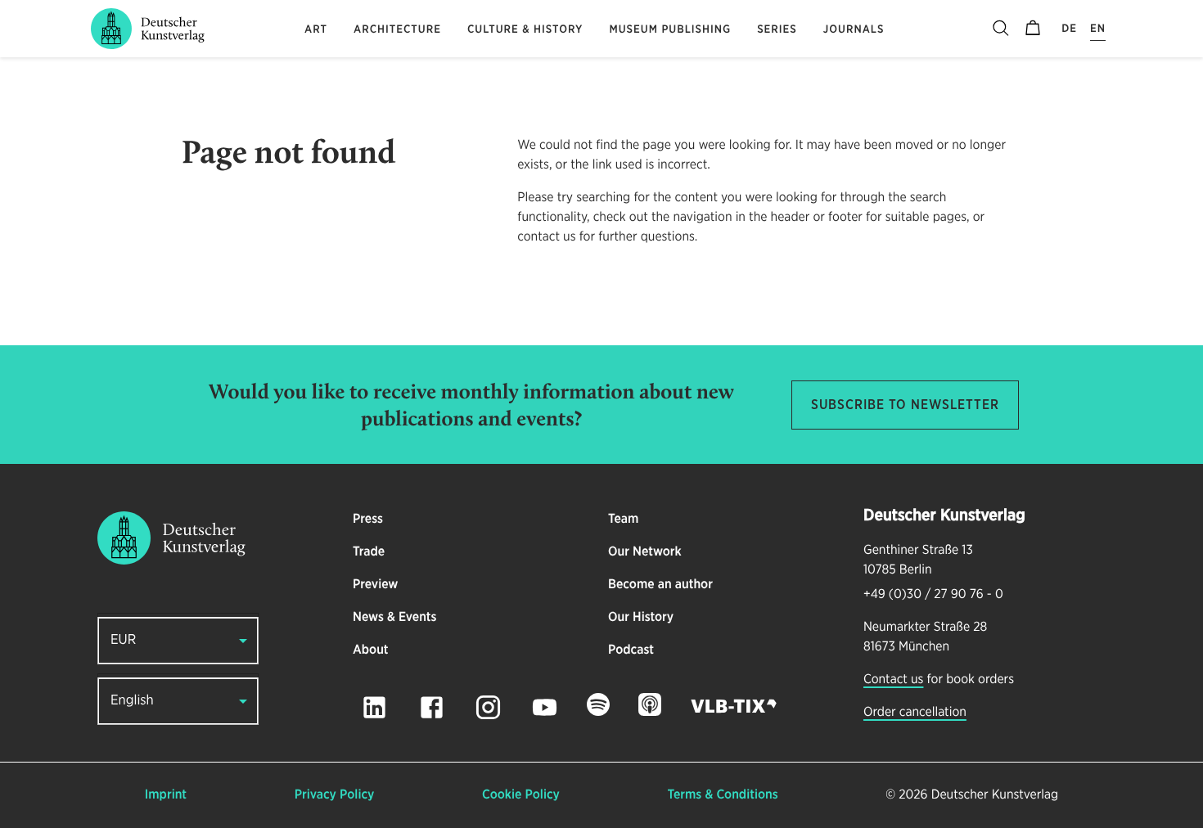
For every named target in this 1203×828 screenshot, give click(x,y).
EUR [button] (123, 640)
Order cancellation (914, 712)
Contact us (893, 679)
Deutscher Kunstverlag (994, 795)
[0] (1032, 28)
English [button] (132, 701)
